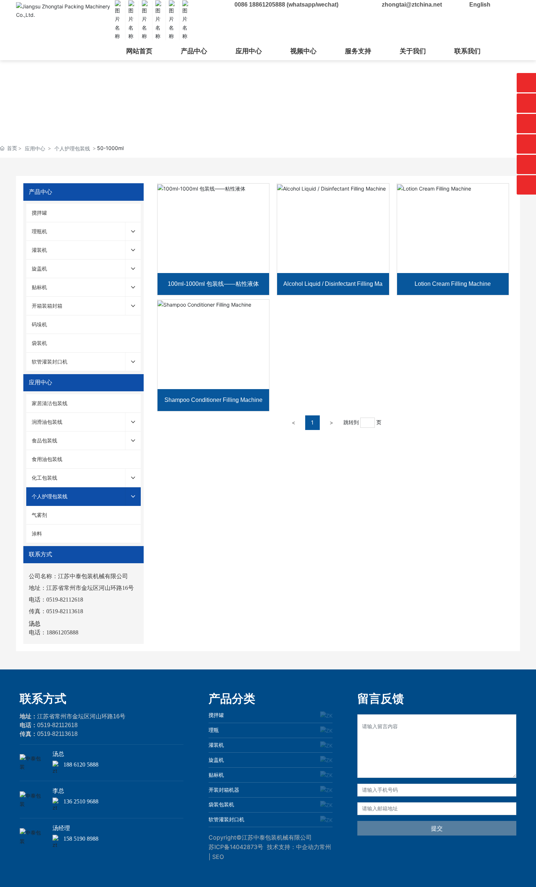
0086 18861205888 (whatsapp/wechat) (286, 4)
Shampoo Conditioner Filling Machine (213, 400)
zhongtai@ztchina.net (412, 4)
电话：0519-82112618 (56, 599)
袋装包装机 (221, 804)
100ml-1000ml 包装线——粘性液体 (213, 284)
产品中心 (194, 51)
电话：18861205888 (53, 632)
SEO (218, 856)
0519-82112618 (57, 725)
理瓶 (214, 730)
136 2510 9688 (80, 801)
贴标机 (216, 775)
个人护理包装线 (72, 148)
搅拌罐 (216, 715)
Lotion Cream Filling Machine (453, 284)
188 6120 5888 (80, 764)
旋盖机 (216, 760)
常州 (325, 846)
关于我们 (413, 51)
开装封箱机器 (224, 790)
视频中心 (303, 51)
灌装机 (216, 745)
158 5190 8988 (80, 839)
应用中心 (249, 51)
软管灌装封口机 (226, 819)
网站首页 (139, 51)
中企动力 (307, 846)
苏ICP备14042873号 (236, 846)
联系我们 (467, 51)
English (479, 4)
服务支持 (358, 51)
